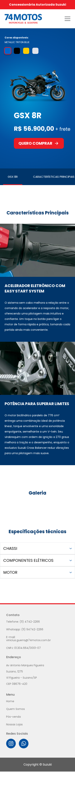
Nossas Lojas (14, 724)
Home (10, 701)
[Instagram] (11, 743)
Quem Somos (15, 709)
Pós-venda (13, 717)
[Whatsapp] (23, 743)
